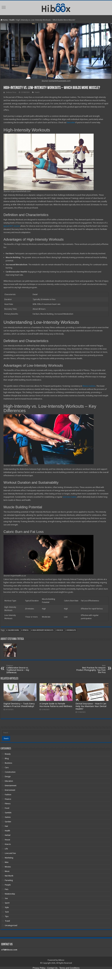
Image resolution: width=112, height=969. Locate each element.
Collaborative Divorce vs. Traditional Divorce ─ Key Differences (17, 669)
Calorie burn (13, 630)
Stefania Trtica (11, 92)
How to (8, 844)
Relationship (10, 894)
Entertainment (10, 785)
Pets (6, 889)
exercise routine (69, 497)
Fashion (8, 794)
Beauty (7, 754)
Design (8, 776)
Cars (7, 767)
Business (8, 763)
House (7, 840)
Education (9, 781)
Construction (10, 772)
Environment (10, 790)
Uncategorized (11, 925)
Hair (6, 826)
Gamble (8, 813)
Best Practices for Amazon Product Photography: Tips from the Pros (91, 669)
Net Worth (9, 876)
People (8, 885)
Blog (7, 758)
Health (12, 20)
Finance (8, 799)
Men (6, 862)
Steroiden (71, 122)
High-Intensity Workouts (42, 630)
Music (7, 871)
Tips (6, 916)
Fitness (25, 630)
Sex (6, 898)
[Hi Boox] (56, 7)
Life (6, 849)
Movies (8, 867)
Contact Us (52, 968)
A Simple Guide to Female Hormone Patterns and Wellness (56, 705)
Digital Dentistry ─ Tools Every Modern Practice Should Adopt (19, 705)
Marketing (9, 858)
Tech (7, 912)
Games (8, 817)
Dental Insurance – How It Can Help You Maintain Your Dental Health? (91, 706)
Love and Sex (10, 853)
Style (7, 907)
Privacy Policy (39, 968)
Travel (7, 921)
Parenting (9, 880)
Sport (7, 903)
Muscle (60, 630)
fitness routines (89, 386)
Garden (8, 822)
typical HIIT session (12, 226)
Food (7, 808)
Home (5, 20)
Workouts (71, 630)
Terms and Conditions (69, 968)
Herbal (7, 835)
